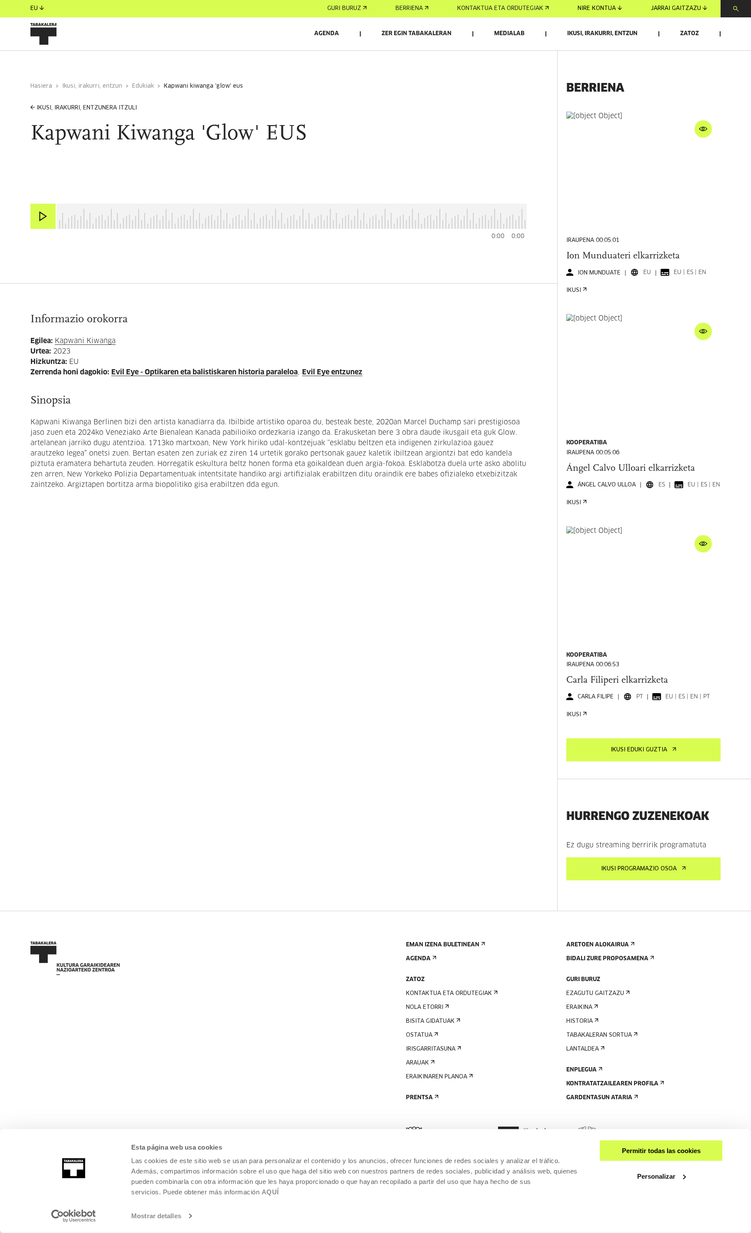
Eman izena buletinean (442, 945)
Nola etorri (424, 1007)
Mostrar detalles (156, 1216)
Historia (579, 1021)
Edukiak (143, 86)
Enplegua (581, 1070)
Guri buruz (344, 8)
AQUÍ (270, 1192)
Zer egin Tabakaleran (417, 33)
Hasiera (41, 86)
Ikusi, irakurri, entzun (602, 33)
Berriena (409, 8)
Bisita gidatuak (430, 1021)
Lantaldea (582, 1049)
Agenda (326, 33)
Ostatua (419, 1035)
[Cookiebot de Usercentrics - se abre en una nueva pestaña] (74, 1216)
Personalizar (656, 1176)
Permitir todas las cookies (661, 1150)
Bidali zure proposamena (607, 959)
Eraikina (579, 1007)
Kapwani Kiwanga (85, 340)
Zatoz (689, 33)
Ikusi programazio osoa (639, 869)
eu (34, 8)
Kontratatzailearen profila (612, 1084)
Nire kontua (597, 8)
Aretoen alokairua (597, 945)
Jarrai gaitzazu (676, 8)
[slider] (57, 205)
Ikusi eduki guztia (639, 750)
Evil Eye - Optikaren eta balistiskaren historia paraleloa (204, 372)
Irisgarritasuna (430, 1049)
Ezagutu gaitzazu (595, 993)
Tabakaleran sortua (599, 1035)
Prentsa (419, 1098)
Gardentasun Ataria (599, 1098)
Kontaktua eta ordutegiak (500, 8)
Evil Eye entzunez (332, 372)
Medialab (509, 33)
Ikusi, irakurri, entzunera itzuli (87, 108)
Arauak (417, 1063)
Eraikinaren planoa (436, 1077)
